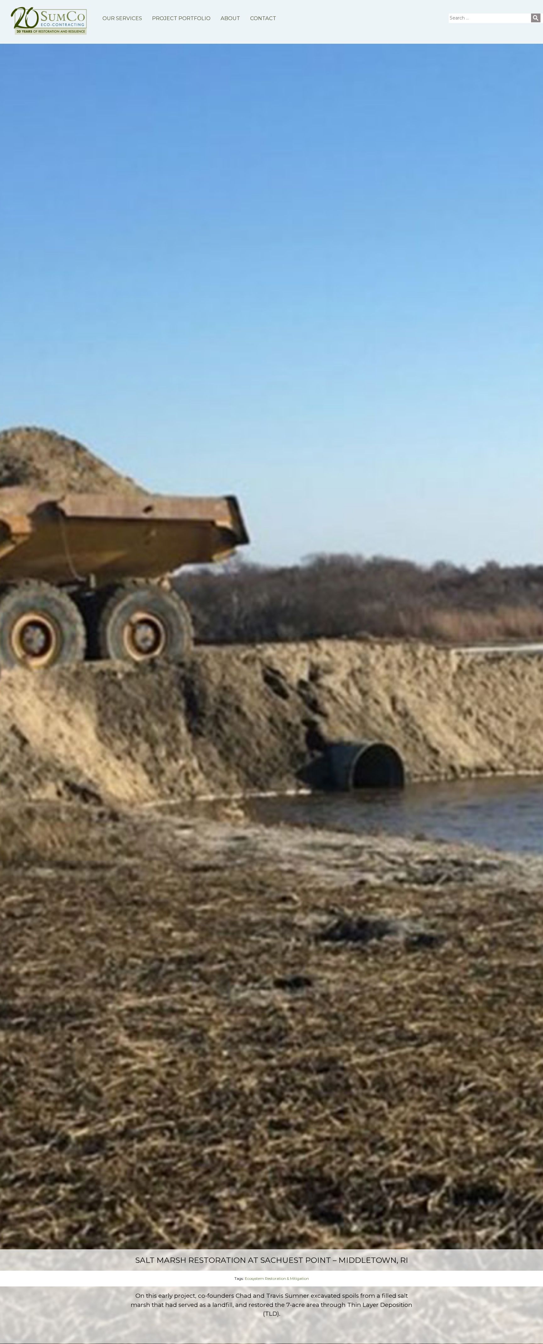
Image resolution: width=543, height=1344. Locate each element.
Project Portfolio (181, 18)
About (230, 18)
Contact (263, 18)
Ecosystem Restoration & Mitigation (277, 1278)
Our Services (122, 18)
